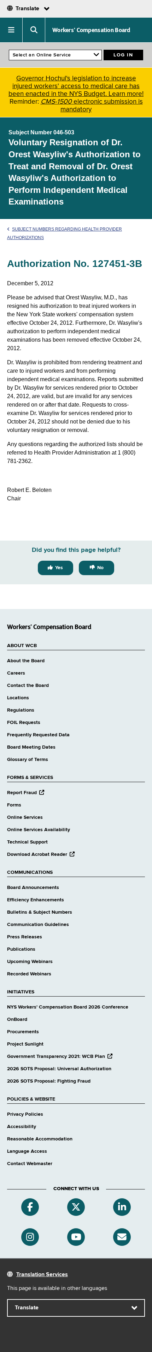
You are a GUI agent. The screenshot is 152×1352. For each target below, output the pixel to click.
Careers (16, 673)
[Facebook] (30, 1207)
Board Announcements (33, 887)
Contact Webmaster (29, 1163)
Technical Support (27, 842)
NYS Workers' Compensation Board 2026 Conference (67, 1007)
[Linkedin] (122, 1207)
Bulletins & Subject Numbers (39, 912)
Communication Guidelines (38, 924)
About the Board (26, 660)
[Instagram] (30, 1237)
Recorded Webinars (29, 974)
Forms (14, 805)
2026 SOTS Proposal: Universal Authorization (59, 1068)
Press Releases (24, 936)
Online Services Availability (38, 829)
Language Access (27, 1151)
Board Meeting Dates (31, 747)
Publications (21, 949)
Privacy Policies (25, 1114)
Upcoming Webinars (30, 961)
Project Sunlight (25, 1044)
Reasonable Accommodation (39, 1139)
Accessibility (21, 1126)
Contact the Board (28, 685)
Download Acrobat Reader (41, 854)
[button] (11, 30)
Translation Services (42, 1275)
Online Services (25, 817)
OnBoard (17, 1019)
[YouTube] (76, 1237)
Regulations (20, 710)
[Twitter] (76, 1207)
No (100, 567)
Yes (59, 567)
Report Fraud (25, 792)
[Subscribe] (122, 1237)
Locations (18, 697)
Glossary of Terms (27, 759)
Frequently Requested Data (38, 734)
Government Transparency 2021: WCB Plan (59, 1056)
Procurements (23, 1031)
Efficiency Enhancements (35, 899)
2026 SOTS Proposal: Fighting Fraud (48, 1081)
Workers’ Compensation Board (91, 30)
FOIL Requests (23, 722)
